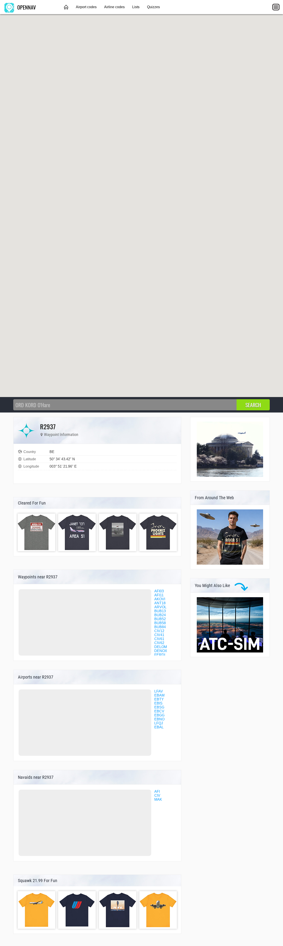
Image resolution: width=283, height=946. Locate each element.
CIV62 (159, 643)
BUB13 (160, 611)
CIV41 (159, 635)
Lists (136, 7)
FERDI (159, 655)
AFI (157, 791)
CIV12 (159, 631)
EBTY (159, 699)
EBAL (159, 727)
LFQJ (158, 723)
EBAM (159, 695)
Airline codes (114, 7)
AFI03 (159, 591)
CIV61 (159, 639)
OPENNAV (26, 7)
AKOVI (159, 599)
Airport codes (86, 7)
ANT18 (160, 603)
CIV (157, 795)
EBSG (159, 707)
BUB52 (160, 619)
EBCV (159, 711)
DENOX (160, 651)
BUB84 (160, 627)
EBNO (159, 719)
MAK (158, 799)
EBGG (159, 715)
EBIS (158, 703)
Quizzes (153, 7)
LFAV (158, 691)
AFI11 (159, 595)
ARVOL (160, 607)
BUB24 (160, 615)
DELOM (160, 647)
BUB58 (160, 623)
